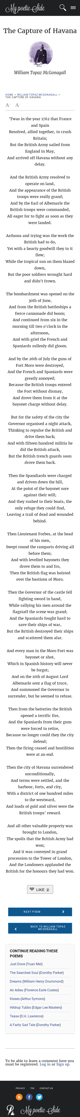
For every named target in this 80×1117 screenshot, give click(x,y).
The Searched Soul (24, 973)
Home (9, 94)
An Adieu (16, 990)
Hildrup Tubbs (20, 1007)
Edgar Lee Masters (47, 1007)
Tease (14, 1016)
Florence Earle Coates (41, 990)
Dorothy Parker (51, 973)
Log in (45, 1064)
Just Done (17, 964)
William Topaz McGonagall (37, 94)
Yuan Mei (34, 964)
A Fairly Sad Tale (22, 1025)
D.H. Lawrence (31, 1016)
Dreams (16, 981)
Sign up (62, 1064)
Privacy (20, 1088)
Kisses (15, 999)
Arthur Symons (33, 999)
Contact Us (46, 1088)
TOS (32, 1088)
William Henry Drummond (42, 981)
